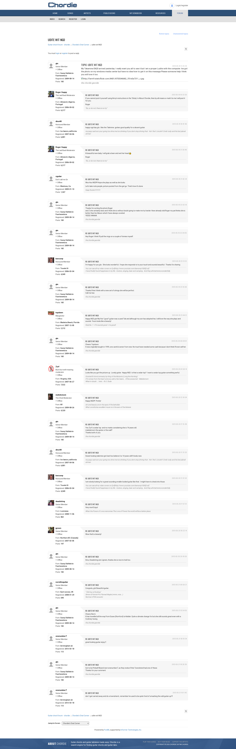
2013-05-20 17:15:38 (179, 424)
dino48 (59, 121)
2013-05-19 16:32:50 (179, 95)
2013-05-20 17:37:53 (179, 478)
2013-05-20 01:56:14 (179, 369)
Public (109, 13)
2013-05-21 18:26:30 (179, 664)
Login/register (182, 5)
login (57, 53)
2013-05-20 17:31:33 (179, 452)
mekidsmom (61, 395)
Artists (87, 13)
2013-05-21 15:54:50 (179, 610)
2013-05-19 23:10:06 (179, 287)
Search (62, 19)
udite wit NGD (56, 39)
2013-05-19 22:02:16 (179, 205)
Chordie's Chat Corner (80, 45)
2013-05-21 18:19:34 (179, 639)
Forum (180, 13)
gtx (57, 63)
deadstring (60, 501)
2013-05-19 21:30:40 (179, 150)
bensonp (59, 259)
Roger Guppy (61, 92)
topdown (59, 312)
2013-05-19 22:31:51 (179, 261)
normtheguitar (62, 582)
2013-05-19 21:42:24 (179, 179)
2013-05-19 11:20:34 (179, 66)
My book (136, 13)
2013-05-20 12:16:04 (179, 397)
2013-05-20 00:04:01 (179, 341)
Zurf (57, 367)
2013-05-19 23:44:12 (179, 315)
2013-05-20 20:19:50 (179, 556)
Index (52, 19)
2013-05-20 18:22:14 (179, 531)
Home (55, 13)
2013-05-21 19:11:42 (180, 693)
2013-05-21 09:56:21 (179, 585)
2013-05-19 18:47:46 (179, 124)
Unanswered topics (180, 34)
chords (185, 744)
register (65, 53)
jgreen (58, 528)
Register (73, 19)
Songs (70, 13)
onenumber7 (61, 636)
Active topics (164, 34)
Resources (160, 13)
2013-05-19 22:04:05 (179, 233)
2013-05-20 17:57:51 (179, 504)
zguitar (59, 176)
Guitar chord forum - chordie (59, 45)
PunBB (106, 730)
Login (83, 19)
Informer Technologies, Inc (131, 730)
